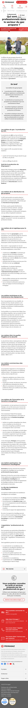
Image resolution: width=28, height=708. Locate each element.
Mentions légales (6, 689)
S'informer (4, 673)
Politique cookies (6, 694)
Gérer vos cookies (6, 696)
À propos (4, 669)
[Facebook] (2, 663)
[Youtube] (10, 663)
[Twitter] (13, 663)
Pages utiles (5, 678)
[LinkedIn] (5, 663)
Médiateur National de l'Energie (10, 690)
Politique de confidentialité (9, 687)
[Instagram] (8, 663)
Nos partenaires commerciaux (9, 692)
